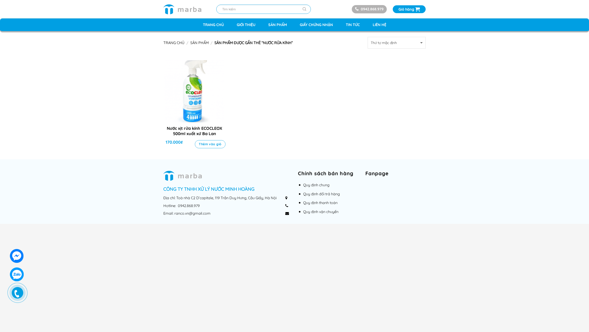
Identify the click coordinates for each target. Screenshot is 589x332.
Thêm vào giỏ (210, 144)
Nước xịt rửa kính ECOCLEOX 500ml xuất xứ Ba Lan (194, 131)
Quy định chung (316, 185)
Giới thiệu (246, 25)
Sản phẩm (277, 25)
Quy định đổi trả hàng (321, 194)
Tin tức (353, 25)
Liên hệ (379, 25)
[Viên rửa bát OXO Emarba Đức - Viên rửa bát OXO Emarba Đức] (186, 9)
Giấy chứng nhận (316, 25)
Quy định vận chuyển (320, 211)
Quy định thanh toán (320, 202)
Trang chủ (213, 25)
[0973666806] (20, 295)
